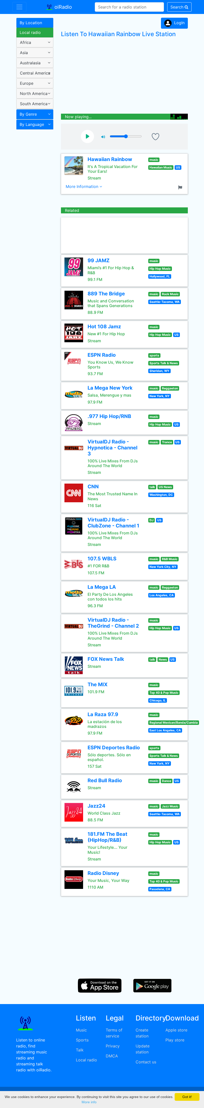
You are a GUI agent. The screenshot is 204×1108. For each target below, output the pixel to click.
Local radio (30, 32)
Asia (24, 52)
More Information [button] (83, 186)
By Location (31, 22)
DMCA (112, 1055)
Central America (35, 73)
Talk (80, 1049)
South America (34, 103)
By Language (32, 124)
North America (34, 93)
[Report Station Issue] (181, 186)
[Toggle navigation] (19, 7)
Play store (174, 1039)
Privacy (113, 1045)
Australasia (30, 62)
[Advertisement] (33, 210)
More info (89, 1102)
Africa (25, 42)
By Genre (28, 114)
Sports (82, 1039)
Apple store (176, 1029)
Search (177, 6)
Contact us (146, 1061)
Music (81, 1029)
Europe (26, 83)
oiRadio (62, 7)
